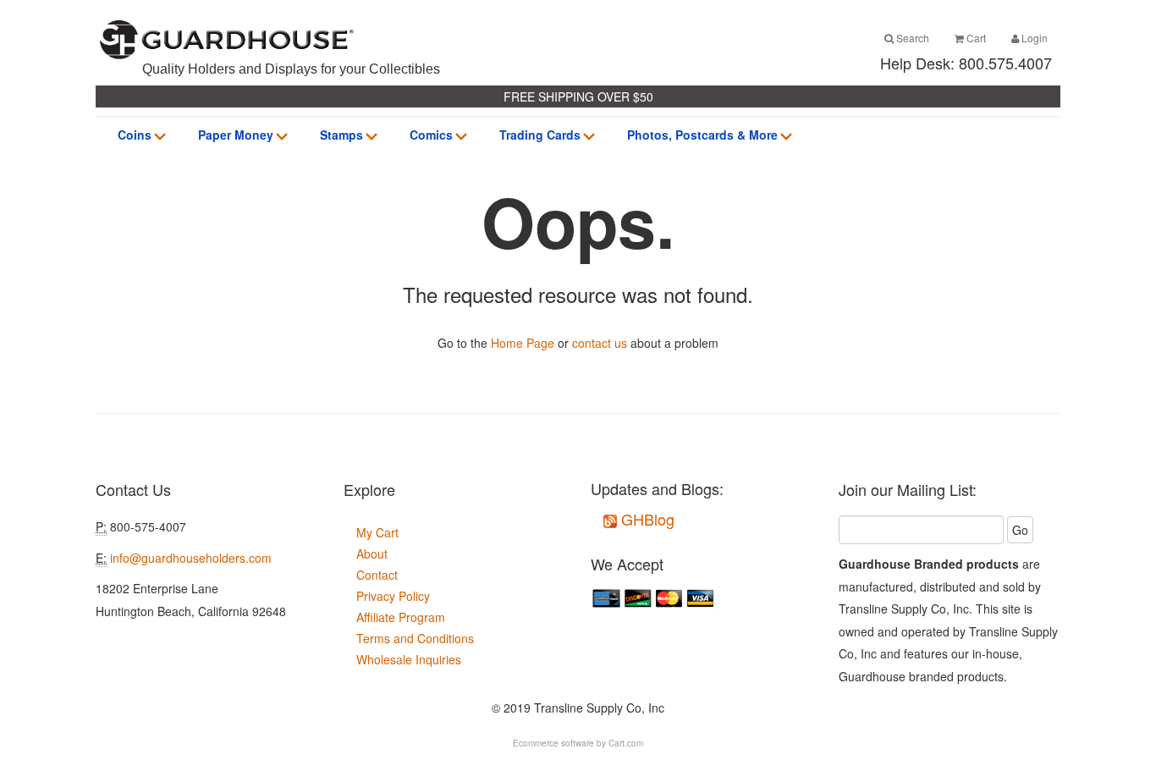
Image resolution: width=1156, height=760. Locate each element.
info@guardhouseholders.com (191, 557)
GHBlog (645, 519)
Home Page (522, 342)
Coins (134, 134)
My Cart (377, 532)
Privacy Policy (393, 595)
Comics (431, 134)
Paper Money (235, 134)
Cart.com (625, 743)
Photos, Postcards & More (702, 134)
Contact (377, 574)
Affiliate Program (400, 617)
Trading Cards (540, 134)
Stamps (341, 134)
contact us (599, 342)
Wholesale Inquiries (408, 659)
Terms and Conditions (415, 638)
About (372, 553)
